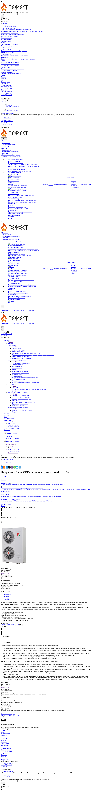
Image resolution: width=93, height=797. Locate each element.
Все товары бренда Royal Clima (10, 715)
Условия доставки (6, 750)
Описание (7, 594)
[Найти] (2, 16)
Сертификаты (5, 743)
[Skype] (17, 467)
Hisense (3, 506)
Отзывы (6, 596)
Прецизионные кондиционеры (51, 496)
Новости (3, 740)
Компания (4, 735)
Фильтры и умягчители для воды (22, 410)
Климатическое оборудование (21, 395)
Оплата (6, 598)
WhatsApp (7, 118)
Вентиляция (15, 387)
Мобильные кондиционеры (68, 489)
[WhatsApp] (14, 467)
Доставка (7, 599)
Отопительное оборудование (21, 363)
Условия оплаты (6, 748)
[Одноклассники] (4, 467)
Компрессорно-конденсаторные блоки (30, 496)
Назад (11, 342)
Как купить (11, 423)
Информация (5, 745)
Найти (3, 783)
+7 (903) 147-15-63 (7, 91)
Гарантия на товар (6, 751)
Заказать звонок (13, 453)
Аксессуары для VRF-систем (30, 501)
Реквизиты (4, 753)
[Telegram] (20, 467)
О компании (4, 738)
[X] (9, 467)
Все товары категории (8, 714)
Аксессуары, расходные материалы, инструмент (45, 489)
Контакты (4, 742)
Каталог (10, 343)
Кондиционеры (16, 348)
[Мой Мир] (7, 467)
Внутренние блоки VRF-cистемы (11, 501)
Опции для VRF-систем (46, 501)
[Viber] (12, 467)
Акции (3, 732)
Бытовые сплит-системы (8, 489)
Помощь (3, 756)
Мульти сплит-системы (23, 489)
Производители (5, 733)
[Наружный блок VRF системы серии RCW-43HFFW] (14, 565)
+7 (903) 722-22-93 (6, 95)
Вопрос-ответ (5, 760)
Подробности (5, 573)
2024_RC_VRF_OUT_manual (10, 625)
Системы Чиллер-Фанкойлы (9, 496)
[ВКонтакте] (2, 467)
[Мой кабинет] (1, 309)
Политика (4, 755)
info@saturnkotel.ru (8, 113)
